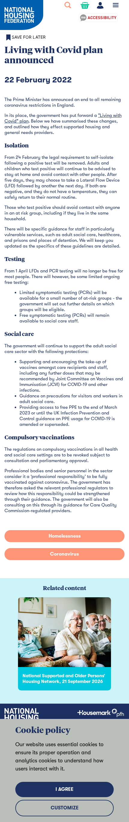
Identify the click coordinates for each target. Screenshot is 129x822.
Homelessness (65, 536)
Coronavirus (64, 554)
